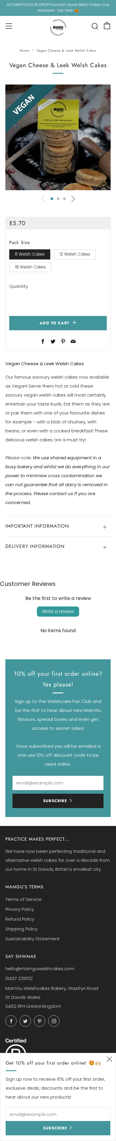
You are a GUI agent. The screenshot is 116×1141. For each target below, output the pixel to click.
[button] (52, 198)
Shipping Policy (21, 929)
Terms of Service (23, 899)
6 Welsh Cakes (30, 254)
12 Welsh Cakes (74, 254)
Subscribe (55, 801)
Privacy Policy (19, 909)
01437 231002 (19, 978)
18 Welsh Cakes (30, 267)
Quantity (18, 286)
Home (24, 50)
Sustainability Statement (32, 939)
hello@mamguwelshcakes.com (39, 968)
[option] (58, 137)
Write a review (58, 611)
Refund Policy (19, 919)
